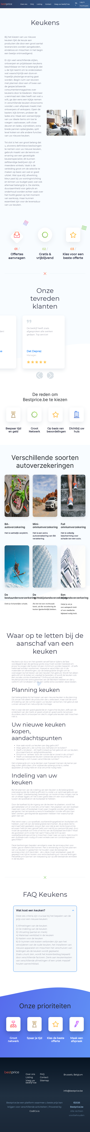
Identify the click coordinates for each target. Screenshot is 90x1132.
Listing (39, 4)
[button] (39, 375)
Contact (48, 4)
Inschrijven (84, 6)
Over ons (23, 4)
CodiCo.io (34, 1111)
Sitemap (44, 1080)
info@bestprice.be (73, 1091)
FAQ (32, 4)
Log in (82, 2)
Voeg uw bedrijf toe (62, 4)
